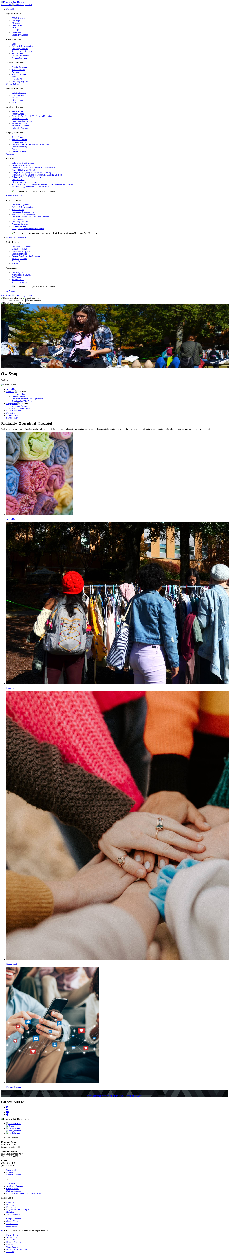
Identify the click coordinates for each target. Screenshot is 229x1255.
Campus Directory (19, 58)
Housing (10, 1205)
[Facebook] (7, 1110)
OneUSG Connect (19, 151)
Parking (9, 1172)
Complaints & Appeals (21, 251)
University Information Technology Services (30, 144)
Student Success (18, 69)
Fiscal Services (18, 219)
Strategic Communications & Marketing (28, 229)
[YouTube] (117, 1133)
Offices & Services (14, 196)
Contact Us (11, 413)
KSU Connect (18, 100)
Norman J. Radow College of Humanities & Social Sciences (37, 175)
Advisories (10, 1240)
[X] (117, 1126)
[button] (20, 298)
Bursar (14, 77)
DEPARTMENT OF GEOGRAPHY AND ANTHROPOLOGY (114, 1096)
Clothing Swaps (18, 396)
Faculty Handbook (19, 123)
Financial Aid (17, 79)
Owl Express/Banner (20, 95)
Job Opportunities (13, 1214)
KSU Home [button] (6, 4)
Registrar (10, 1212)
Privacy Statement (13, 1235)
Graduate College (19, 179)
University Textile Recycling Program (27, 399)
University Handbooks (21, 247)
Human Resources (19, 139)
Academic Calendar (14, 1186)
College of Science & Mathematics (26, 177)
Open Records (12, 1247)
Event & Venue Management (24, 214)
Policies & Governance (16, 238)
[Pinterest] (7, 1114)
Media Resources (13, 1175)
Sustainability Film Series (22, 401)
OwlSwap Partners (19, 406)
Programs (10, 391)
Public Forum (17, 261)
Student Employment (20, 56)
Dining (14, 44)
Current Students (13, 9)
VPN (14, 102)
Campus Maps (12, 1170)
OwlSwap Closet (19, 394)
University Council (20, 272)
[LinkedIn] (117, 1128)
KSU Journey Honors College (24, 182)
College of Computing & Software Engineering (31, 172)
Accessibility (11, 1226)
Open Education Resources (23, 121)
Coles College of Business (23, 163)
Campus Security (13, 1219)
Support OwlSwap (14, 415)
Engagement (11, 403)
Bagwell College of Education (24, 170)
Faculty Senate (18, 279)
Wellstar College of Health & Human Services (31, 187)
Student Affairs (18, 209)
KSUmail (16, 23)
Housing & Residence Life (23, 212)
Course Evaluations (20, 35)
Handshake (16, 32)
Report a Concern (13, 1242)
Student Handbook (19, 74)
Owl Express (17, 20)
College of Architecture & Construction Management (34, 168)
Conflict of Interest (19, 254)
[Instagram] (7, 1107)
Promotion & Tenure (20, 126)
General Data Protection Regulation (26, 256)
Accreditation (12, 1237)
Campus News (12, 1188)
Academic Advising (20, 224)
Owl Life (15, 30)
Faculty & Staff (12, 84)
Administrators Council (21, 275)
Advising (15, 72)
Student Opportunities (21, 408)
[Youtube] (7, 1112)
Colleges (10, 154)
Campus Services (19, 142)
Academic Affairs (19, 111)
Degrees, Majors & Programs (18, 1209)
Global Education (13, 1221)
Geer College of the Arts (22, 165)
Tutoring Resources (20, 67)
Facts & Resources (14, 411)
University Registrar (20, 81)
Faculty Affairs (18, 114)
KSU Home (6, 295)
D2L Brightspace (19, 18)
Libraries (10, 1202)
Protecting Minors (19, 258)
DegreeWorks (17, 25)
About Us (10, 389)
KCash (14, 28)
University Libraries (20, 48)
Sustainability (12, 418)
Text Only (10, 1251)
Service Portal (17, 53)
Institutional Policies (20, 249)
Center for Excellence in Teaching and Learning (32, 116)
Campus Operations (20, 226)
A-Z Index (10, 291)
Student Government (20, 282)
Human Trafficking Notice (17, 1249)
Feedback (10, 1244)
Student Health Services (22, 51)
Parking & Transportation (22, 46)
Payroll (15, 149)
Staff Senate (17, 277)
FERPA (15, 263)
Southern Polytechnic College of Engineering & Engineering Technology (42, 184)
